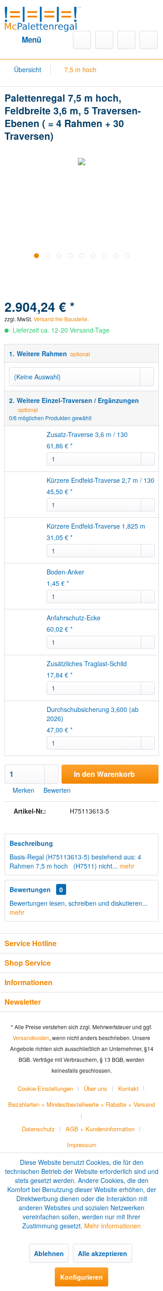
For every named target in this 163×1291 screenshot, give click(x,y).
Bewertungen (30, 889)
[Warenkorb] (148, 40)
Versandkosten (31, 1037)
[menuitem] (23, 40)
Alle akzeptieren (102, 1253)
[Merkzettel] (104, 40)
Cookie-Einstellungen (45, 1088)
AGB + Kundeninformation (100, 1128)
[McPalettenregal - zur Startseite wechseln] (43, 17)
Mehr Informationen (112, 1225)
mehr (126, 865)
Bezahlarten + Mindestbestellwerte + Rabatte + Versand (81, 1104)
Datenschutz (38, 1128)
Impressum (81, 1144)
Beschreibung (31, 843)
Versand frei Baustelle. (95, 309)
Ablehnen (49, 1253)
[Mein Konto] (126, 40)
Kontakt (128, 1088)
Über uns (95, 1088)
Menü (31, 39)
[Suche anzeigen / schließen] (82, 40)
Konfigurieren (81, 1276)
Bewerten (56, 790)
